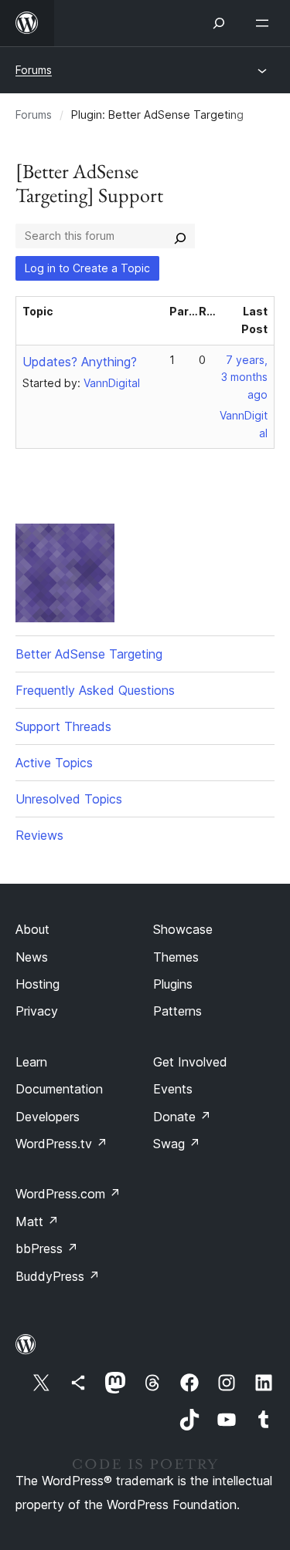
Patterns (177, 1011)
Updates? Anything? (79, 361)
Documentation (59, 1089)
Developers (47, 1116)
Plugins (173, 984)
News (31, 957)
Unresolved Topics (68, 799)
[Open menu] (265, 23)
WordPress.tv (61, 1143)
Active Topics (54, 762)
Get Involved (190, 1062)
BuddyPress (57, 1276)
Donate (182, 1116)
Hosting (37, 984)
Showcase (183, 929)
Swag (176, 1143)
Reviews (39, 835)
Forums (33, 69)
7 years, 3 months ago (244, 377)
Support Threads (63, 726)
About (32, 929)
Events (173, 1089)
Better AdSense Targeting (88, 654)
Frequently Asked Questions (95, 690)
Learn (31, 1062)
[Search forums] (180, 236)
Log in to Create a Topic (87, 268)
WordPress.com (68, 1193)
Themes (176, 957)
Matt (37, 1221)
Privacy (36, 1011)
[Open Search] (219, 23)
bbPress (46, 1248)
